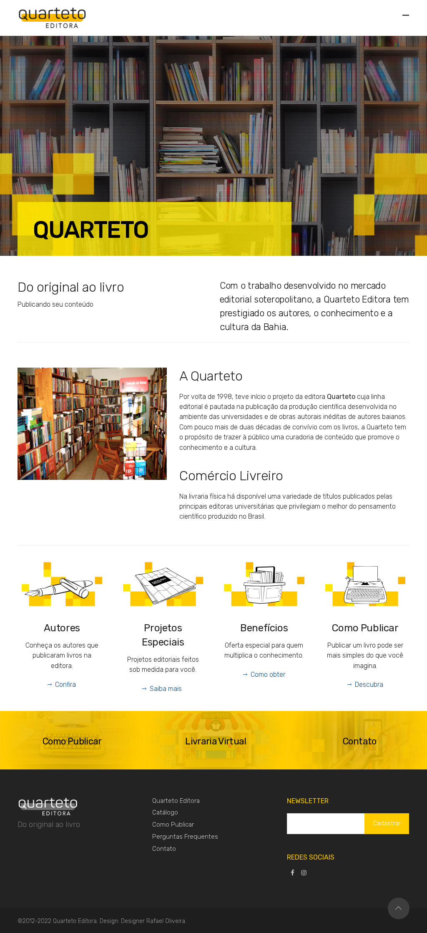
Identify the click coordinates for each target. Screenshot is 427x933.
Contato (164, 848)
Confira (65, 684)
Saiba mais (166, 689)
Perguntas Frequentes (185, 836)
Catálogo (165, 812)
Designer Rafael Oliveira (153, 921)
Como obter (268, 674)
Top (398, 908)
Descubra (369, 684)
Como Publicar (173, 824)
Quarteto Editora (176, 800)
